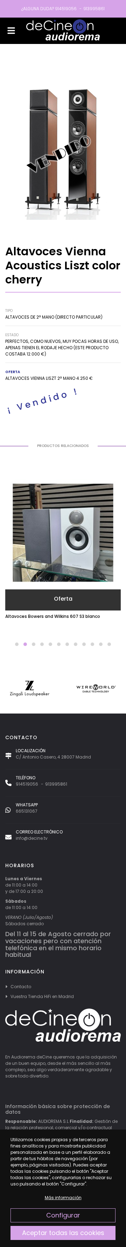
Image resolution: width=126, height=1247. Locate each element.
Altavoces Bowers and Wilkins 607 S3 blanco (52, 616)
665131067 (26, 811)
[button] (17, 644)
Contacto (20, 987)
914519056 (66, 9)
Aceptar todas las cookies (63, 1232)
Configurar (63, 1215)
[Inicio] (63, 30)
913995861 (94, 9)
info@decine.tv (32, 838)
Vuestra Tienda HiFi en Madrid (42, 996)
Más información (63, 1198)
